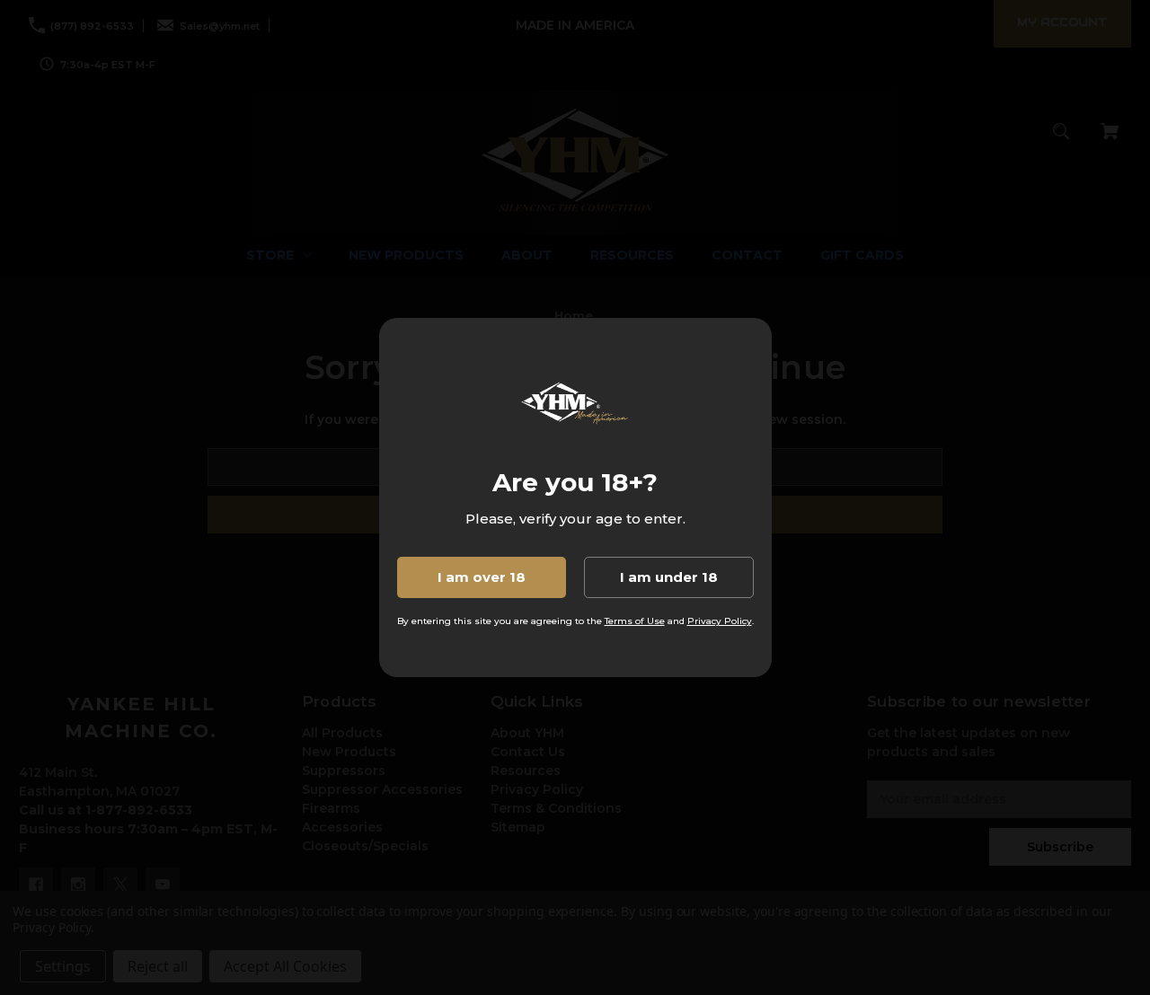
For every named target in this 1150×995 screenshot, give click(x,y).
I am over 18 (482, 577)
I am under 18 (669, 577)
